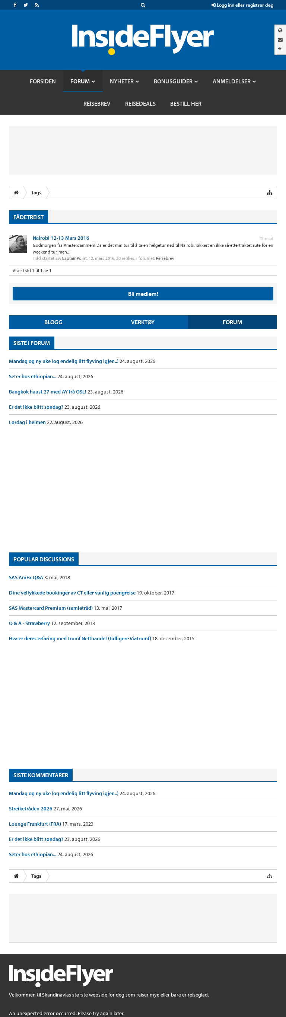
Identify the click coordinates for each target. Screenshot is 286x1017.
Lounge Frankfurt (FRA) (35, 823)
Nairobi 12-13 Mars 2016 (61, 238)
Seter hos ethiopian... (33, 376)
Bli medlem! (143, 293)
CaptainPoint (74, 258)
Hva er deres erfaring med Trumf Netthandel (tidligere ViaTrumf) (80, 638)
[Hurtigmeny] (270, 192)
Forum (232, 322)
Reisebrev (165, 258)
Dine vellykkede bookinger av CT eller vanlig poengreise (73, 592)
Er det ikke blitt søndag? (36, 407)
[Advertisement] (143, 489)
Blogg (53, 322)
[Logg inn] (280, 48)
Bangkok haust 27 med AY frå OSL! (48, 391)
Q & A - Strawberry (30, 623)
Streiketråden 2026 (31, 808)
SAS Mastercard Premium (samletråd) (51, 608)
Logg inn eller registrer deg (244, 5)
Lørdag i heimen (28, 422)
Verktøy (143, 322)
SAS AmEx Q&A (26, 577)
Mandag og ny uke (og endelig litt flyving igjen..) (64, 361)
